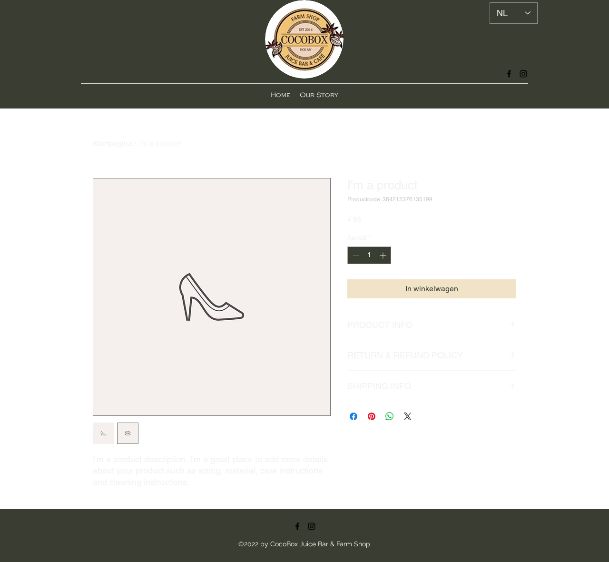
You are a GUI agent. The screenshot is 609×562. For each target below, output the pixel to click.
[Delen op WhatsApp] (389, 416)
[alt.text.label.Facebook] (509, 74)
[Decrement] (355, 255)
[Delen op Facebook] (353, 416)
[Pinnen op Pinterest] (371, 416)
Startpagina (112, 143)
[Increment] (384, 255)
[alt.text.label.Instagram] (523, 74)
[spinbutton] (369, 255)
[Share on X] (407, 416)
